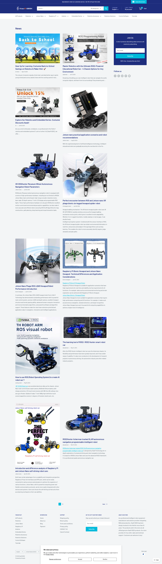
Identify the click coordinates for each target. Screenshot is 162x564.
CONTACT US (64, 529)
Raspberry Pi (52, 16)
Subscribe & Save (140, 2)
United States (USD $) (31, 551)
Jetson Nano (40, 16)
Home (42, 518)
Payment (42, 526)
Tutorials (134, 16)
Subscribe (130, 56)
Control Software (124, 16)
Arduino (64, 16)
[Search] (106, 8)
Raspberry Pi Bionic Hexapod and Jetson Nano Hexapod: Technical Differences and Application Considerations (82, 274)
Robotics (28, 16)
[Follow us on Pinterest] (125, 76)
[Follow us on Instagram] (122, 76)
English (18, 551)
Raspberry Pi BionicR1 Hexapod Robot (74, 283)
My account (128, 9)
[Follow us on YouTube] (129, 76)
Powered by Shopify (20, 558)
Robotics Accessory (93, 16)
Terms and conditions (66, 523)
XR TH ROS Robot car (22, 386)
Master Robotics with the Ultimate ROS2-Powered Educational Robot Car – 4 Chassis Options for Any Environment (83, 69)
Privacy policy (64, 526)
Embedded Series (77, 16)
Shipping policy (64, 518)
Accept (80, 559)
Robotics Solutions (110, 16)
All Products (18, 16)
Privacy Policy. (50, 554)
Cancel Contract (64, 532)
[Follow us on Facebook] (115, 76)
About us (42, 521)
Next (104, 504)
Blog (41, 523)
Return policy (64, 521)
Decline (105, 559)
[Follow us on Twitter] (118, 76)
